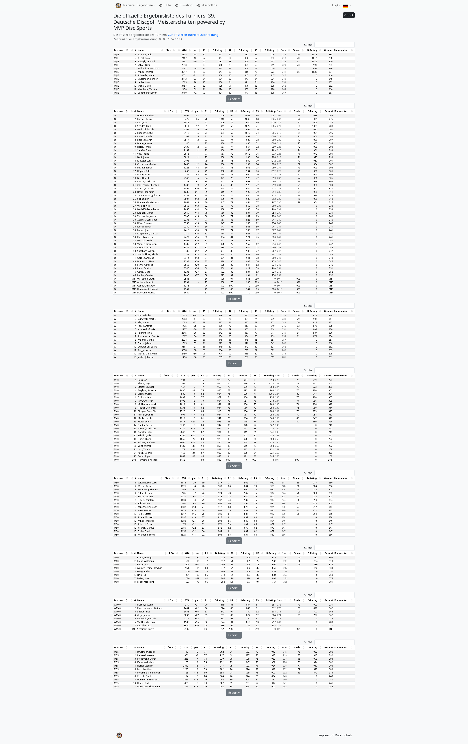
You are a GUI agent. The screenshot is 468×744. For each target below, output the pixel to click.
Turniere (129, 5)
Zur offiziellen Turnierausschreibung (193, 35)
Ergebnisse (145, 5)
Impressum (326, 735)
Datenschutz (343, 735)
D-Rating (186, 5)
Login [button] (336, 5)
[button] (346, 6)
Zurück (349, 15)
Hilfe (167, 5)
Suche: (308, 45)
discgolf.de (209, 5)
